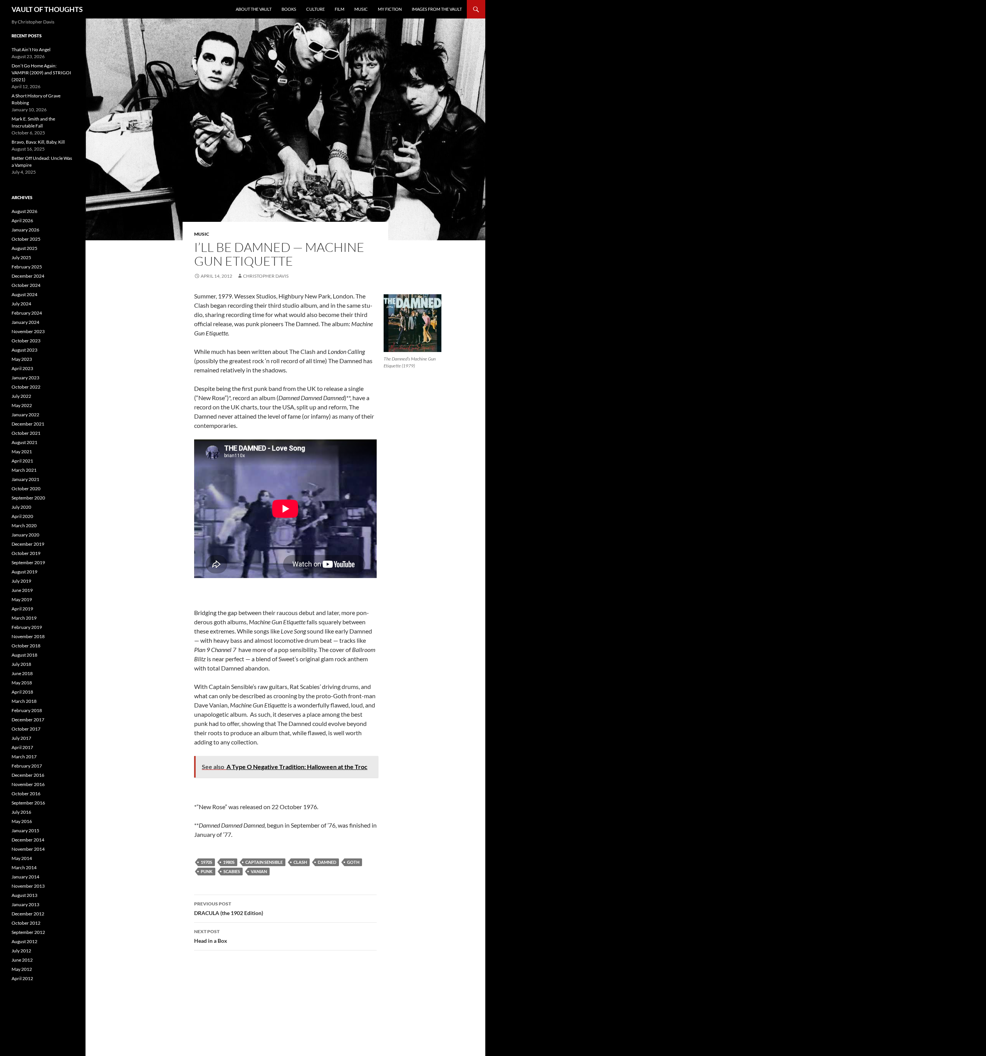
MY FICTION (390, 9)
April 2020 (22, 516)
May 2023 (22, 359)
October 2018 (26, 646)
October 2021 (26, 433)
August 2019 (24, 572)
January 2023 (25, 377)
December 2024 (28, 276)
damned (327, 862)
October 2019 (26, 553)
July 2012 (21, 951)
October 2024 (26, 285)
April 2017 (22, 747)
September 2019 (28, 562)
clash (300, 862)
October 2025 (26, 239)
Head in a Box (210, 936)
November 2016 (28, 784)
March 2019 (24, 618)
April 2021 (22, 461)
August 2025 (24, 248)
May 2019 (22, 599)
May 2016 (22, 821)
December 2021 (28, 424)
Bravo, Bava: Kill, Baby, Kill (38, 142)
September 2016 (28, 803)
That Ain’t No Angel (31, 49)
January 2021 (25, 479)
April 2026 (22, 220)
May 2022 (22, 405)
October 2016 (26, 793)
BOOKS (289, 9)
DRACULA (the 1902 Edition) (228, 908)
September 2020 (28, 498)
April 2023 (22, 368)
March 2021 (24, 470)
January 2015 (25, 830)
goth (353, 862)
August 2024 (24, 294)
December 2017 (28, 719)
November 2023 (28, 331)
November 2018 (28, 636)
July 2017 (21, 738)
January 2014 (25, 877)
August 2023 (24, 350)
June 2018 (22, 673)
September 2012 (28, 932)
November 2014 (28, 849)
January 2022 (25, 414)
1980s (229, 862)
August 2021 (24, 442)
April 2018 (22, 692)
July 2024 (21, 304)
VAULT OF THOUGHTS (47, 9)
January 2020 (25, 535)
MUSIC (361, 9)
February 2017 (27, 766)
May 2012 (22, 969)
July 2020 (21, 507)
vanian (259, 871)
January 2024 (25, 322)
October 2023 (26, 341)
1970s (206, 862)
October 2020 (26, 488)
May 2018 (22, 683)
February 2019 (27, 627)
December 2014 (28, 840)
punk (207, 871)
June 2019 (22, 590)
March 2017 (24, 756)
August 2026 (24, 211)
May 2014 (22, 858)
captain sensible (264, 862)
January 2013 (25, 904)
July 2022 (21, 396)
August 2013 (24, 895)
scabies (231, 871)
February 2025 (27, 267)
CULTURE (315, 9)
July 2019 (21, 581)
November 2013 (28, 886)
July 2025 (21, 257)
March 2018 (24, 701)
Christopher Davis (265, 276)
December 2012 (28, 914)
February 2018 (27, 710)
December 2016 (28, 775)
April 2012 (22, 978)
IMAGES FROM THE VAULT (437, 9)
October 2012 (26, 923)
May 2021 (22, 451)
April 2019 (22, 609)
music (201, 234)
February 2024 (27, 313)
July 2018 (21, 664)
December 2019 (28, 544)
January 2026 (25, 230)
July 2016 (21, 812)
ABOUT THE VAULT (254, 9)
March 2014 (24, 867)
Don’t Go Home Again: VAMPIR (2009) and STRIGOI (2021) (41, 72)
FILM (339, 9)
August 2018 (24, 655)
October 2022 (26, 387)
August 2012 (24, 941)
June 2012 (22, 960)
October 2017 (26, 729)
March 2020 (24, 525)
